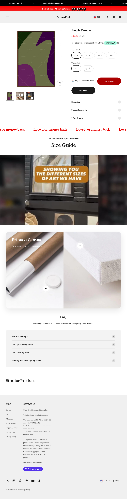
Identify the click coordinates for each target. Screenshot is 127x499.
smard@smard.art (41, 410)
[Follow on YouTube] (33, 481)
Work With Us (11, 423)
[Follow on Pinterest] (26, 481)
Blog (7, 414)
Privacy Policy (11, 437)
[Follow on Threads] (20, 481)
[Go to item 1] (10, 96)
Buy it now (83, 90)
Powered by (27, 462)
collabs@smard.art (41, 415)
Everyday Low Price (111, 3)
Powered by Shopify (24, 490)
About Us (9, 419)
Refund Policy (11, 432)
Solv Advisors (37, 462)
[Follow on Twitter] (7, 481)
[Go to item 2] (20, 96)
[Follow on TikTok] (39, 481)
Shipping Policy (11, 428)
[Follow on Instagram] (14, 481)
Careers (8, 410)
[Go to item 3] (30, 96)
